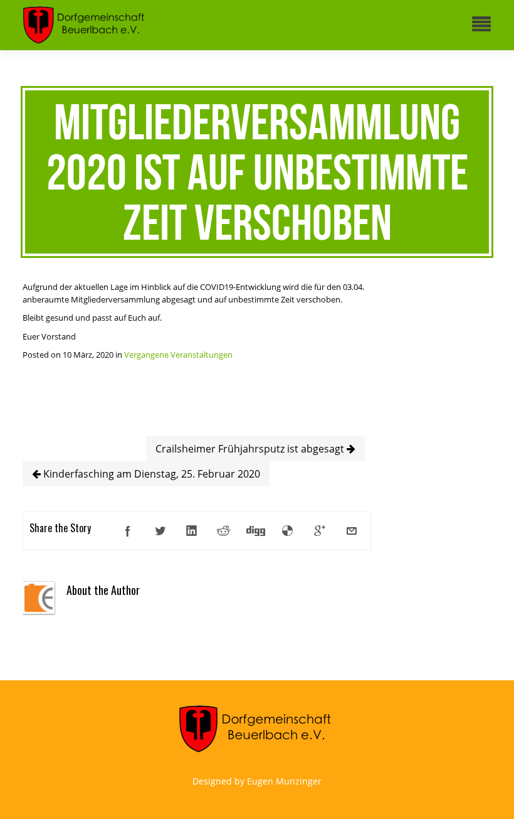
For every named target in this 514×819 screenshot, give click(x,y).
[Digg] (255, 530)
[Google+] (319, 530)
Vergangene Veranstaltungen (178, 354)
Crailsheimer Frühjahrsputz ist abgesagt (251, 449)
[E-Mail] (351, 530)
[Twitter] (159, 530)
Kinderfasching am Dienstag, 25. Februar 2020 (150, 474)
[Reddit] (223, 530)
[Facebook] (127, 530)
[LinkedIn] (191, 530)
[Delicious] (287, 530)
